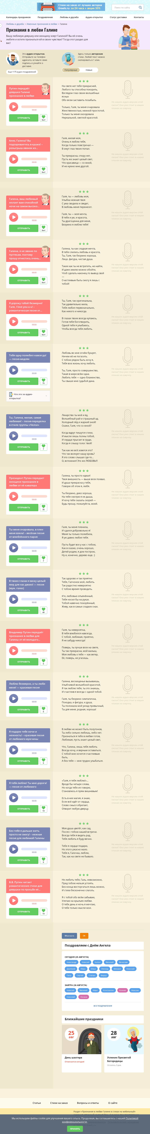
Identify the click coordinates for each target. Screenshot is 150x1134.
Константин (108, 990)
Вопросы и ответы (88, 1103)
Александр (71, 962)
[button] (13, 106)
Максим (135, 990)
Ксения (122, 990)
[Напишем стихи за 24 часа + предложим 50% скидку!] (71, 7)
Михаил (117, 968)
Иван (83, 968)
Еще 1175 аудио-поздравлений (22, 71)
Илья (93, 968)
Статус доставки (118, 17)
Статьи (37, 1103)
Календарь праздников (18, 17)
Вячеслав (123, 962)
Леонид (104, 968)
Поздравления (45, 17)
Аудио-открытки (94, 17)
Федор (104, 975)
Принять (75, 1128)
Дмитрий (71, 968)
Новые (89, 70)
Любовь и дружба (69, 17)
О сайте (112, 1103)
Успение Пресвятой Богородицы (119, 1059)
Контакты (139, 17)
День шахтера (73, 1057)
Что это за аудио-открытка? (21, 396)
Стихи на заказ (59, 1103)
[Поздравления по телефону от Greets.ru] (18, 7)
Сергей (80, 975)
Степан (92, 975)
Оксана (83, 997)
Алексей (85, 962)
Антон (97, 962)
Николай (130, 968)
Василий (110, 962)
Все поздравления (103, 1006)
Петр (69, 975)
